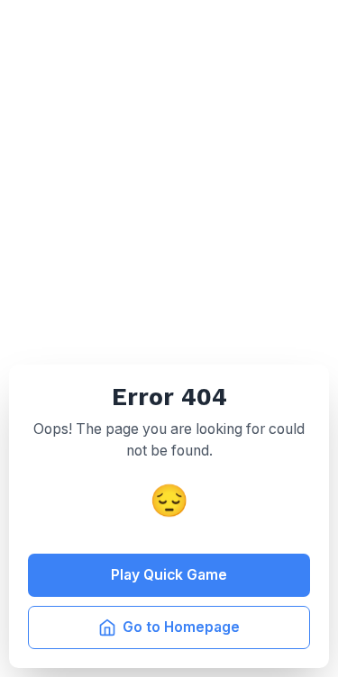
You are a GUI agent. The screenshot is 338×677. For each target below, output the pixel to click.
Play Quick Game (169, 574)
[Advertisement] (169, 178)
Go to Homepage (181, 627)
